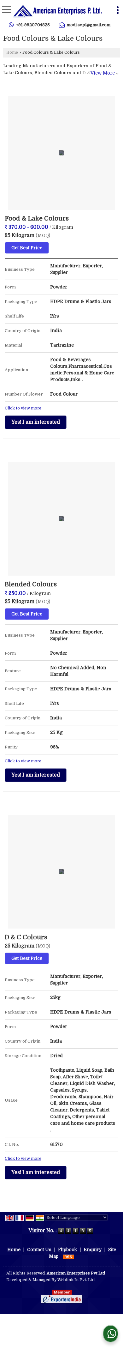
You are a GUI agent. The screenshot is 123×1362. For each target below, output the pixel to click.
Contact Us (39, 1249)
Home (12, 52)
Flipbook (67, 1249)
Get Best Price (26, 247)
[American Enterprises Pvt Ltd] (57, 11)
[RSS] (68, 1256)
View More (103, 73)
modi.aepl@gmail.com (88, 24)
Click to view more (23, 408)
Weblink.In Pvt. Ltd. (76, 1280)
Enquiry (93, 1249)
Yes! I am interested (35, 422)
